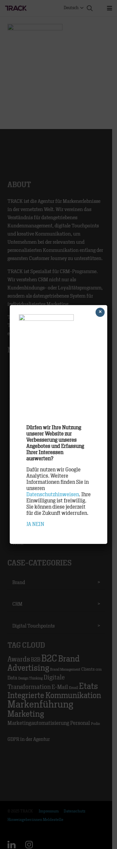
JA (28, 524)
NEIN (38, 524)
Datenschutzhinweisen (52, 494)
